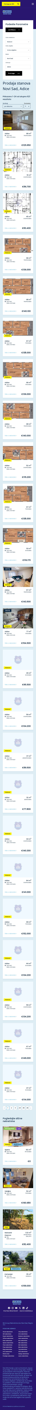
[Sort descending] (28, 106)
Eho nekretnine (22, 1340)
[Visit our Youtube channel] (16, 1308)
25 (24, 1108)
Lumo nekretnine (23, 1356)
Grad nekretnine (8, 1332)
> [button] (30, 1108)
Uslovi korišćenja (26, 1311)
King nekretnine (7, 1349)
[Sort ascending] (25, 106)
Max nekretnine (22, 1347)
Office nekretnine (8, 1338)
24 (20, 1108)
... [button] (17, 1108)
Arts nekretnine (7, 1351)
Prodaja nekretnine (8, 1356)
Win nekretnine (22, 1343)
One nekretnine (22, 1351)
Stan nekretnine (7, 1345)
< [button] (4, 1108)
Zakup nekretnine (23, 1354)
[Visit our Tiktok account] (27, 1308)
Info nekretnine (22, 1334)
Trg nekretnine (22, 1349)
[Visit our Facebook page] (9, 1308)
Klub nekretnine (7, 1340)
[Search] (18, 4)
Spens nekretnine (8, 1343)
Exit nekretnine (22, 1345)
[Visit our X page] (20, 1308)
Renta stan (6, 1354)
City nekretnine (22, 1332)
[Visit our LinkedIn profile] (23, 1308)
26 (27, 1108)
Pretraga (11, 73)
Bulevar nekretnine (24, 1336)
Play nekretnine (7, 1347)
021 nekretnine (7, 1334)
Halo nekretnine (23, 1338)
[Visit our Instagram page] (13, 1308)
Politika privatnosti (10, 1311)
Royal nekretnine (8, 1336)
